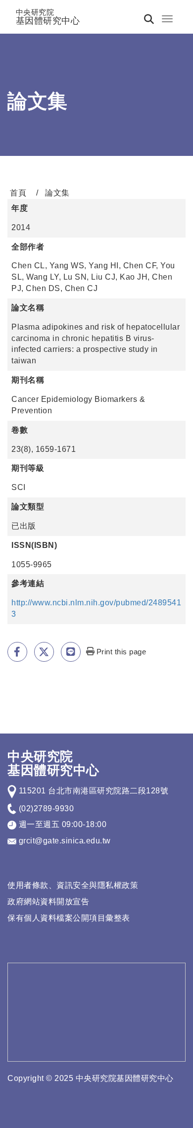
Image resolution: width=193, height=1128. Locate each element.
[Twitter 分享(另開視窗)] (44, 652)
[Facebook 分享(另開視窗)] (17, 652)
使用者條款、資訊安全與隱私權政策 (72, 885)
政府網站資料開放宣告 (48, 901)
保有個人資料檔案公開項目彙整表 (68, 918)
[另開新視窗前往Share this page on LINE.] (71, 652)
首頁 (18, 193)
